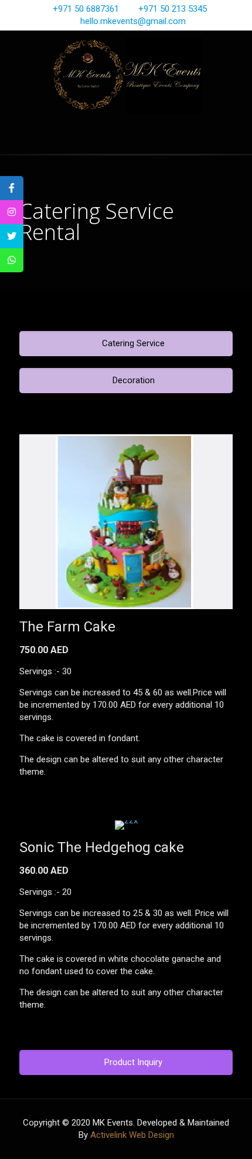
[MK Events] (126, 74)
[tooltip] (11, 188)
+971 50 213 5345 (172, 9)
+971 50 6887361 (86, 9)
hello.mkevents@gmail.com (133, 21)
